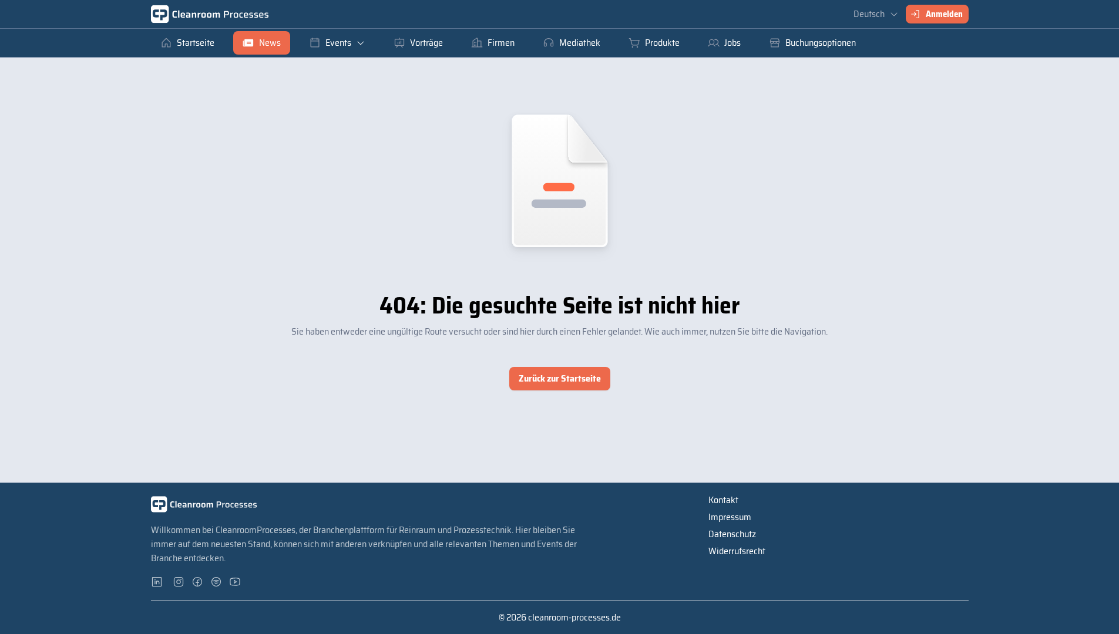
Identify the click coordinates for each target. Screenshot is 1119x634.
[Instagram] (179, 581)
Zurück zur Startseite (560, 378)
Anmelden (944, 14)
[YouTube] (235, 581)
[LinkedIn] (160, 581)
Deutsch (869, 13)
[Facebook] (198, 581)
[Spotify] (216, 581)
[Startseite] (209, 14)
